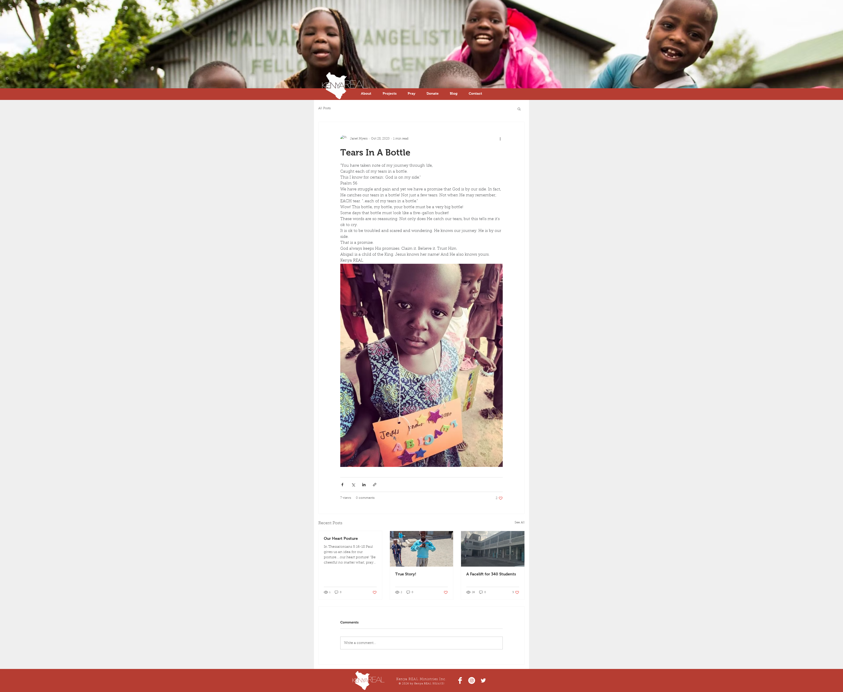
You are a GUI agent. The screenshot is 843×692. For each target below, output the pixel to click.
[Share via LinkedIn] (364, 484)
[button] (519, 108)
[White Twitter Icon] (483, 680)
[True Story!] (421, 549)
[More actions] (500, 138)
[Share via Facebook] (342, 484)
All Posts (324, 108)
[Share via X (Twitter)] (353, 484)
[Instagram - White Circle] (471, 680)
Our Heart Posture (341, 538)
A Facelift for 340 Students (491, 574)
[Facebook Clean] (460, 680)
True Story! (405, 574)
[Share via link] (375, 484)
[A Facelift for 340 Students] (492, 549)
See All (520, 522)
